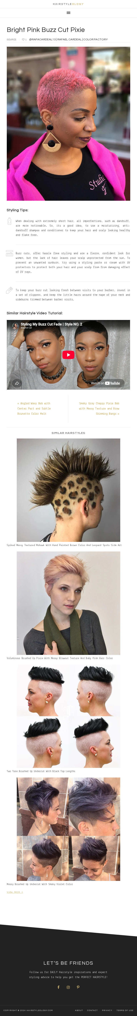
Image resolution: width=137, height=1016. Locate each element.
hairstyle (68, 4)
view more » (15, 892)
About (79, 1010)
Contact (92, 1010)
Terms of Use (125, 1010)
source (11, 39)
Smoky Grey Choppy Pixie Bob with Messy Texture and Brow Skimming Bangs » (99, 408)
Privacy (107, 1010)
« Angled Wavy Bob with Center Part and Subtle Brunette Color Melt (34, 408)
